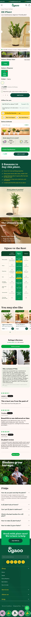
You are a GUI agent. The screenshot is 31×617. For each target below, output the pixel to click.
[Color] (2, 83)
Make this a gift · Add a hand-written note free (15, 91)
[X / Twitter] (23, 562)
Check (27, 125)
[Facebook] (8, 562)
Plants (6, 9)
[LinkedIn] (19, 562)
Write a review (15, 346)
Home (2, 9)
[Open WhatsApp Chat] (27, 608)
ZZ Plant (11, 9)
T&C (19, 113)
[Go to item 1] (9, 357)
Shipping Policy (17, 606)
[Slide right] (30, 31)
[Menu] (1, 5)
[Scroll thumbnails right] (27, 357)
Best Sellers (5, 582)
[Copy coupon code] (28, 104)
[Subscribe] (27, 557)
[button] (2, 49)
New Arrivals (5, 585)
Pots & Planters (5, 578)
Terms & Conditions (7, 606)
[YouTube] (15, 562)
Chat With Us (15, 540)
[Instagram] (11, 562)
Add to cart (20, 95)
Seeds (3, 575)
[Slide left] (1, 31)
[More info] (17, 113)
